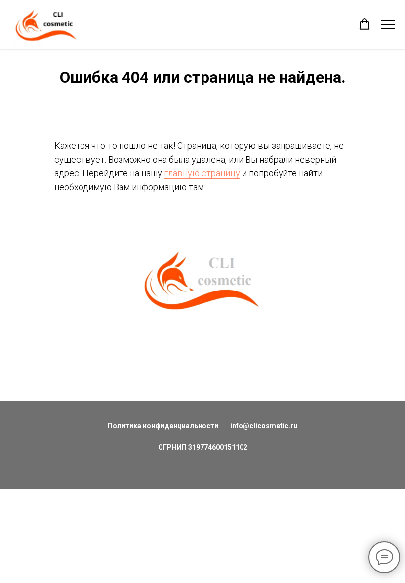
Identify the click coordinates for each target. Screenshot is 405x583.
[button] (364, 24)
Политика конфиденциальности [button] (163, 426)
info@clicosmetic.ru (263, 426)
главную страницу (202, 173)
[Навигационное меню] (388, 25)
